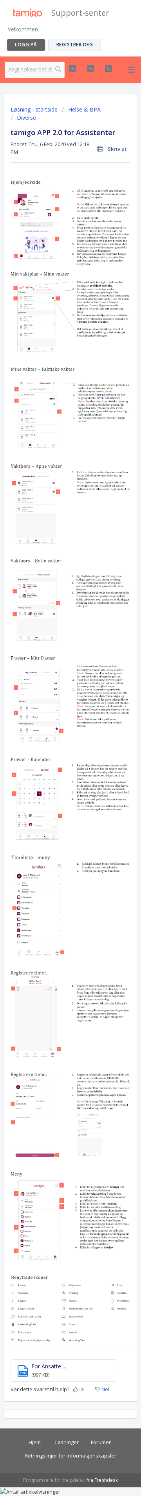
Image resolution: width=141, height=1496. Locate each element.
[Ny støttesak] (72, 69)
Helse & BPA (84, 109)
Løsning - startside (35, 109)
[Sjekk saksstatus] (90, 69)
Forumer (101, 1442)
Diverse (26, 117)
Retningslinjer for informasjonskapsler (70, 1455)
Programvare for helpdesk (54, 1480)
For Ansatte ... (48, 1366)
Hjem (35, 1442)
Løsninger (67, 1442)
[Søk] (58, 70)
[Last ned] (56, 764)
